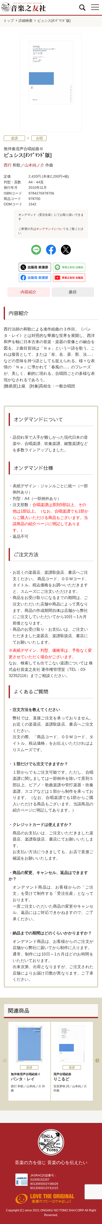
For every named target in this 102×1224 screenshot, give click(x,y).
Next (97, 1060)
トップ (8, 21)
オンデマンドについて (51, 229)
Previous (4, 1060)
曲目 (73, 292)
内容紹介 (28, 292)
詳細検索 (25, 21)
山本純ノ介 (34, 165)
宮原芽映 (59, 1086)
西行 (8, 165)
